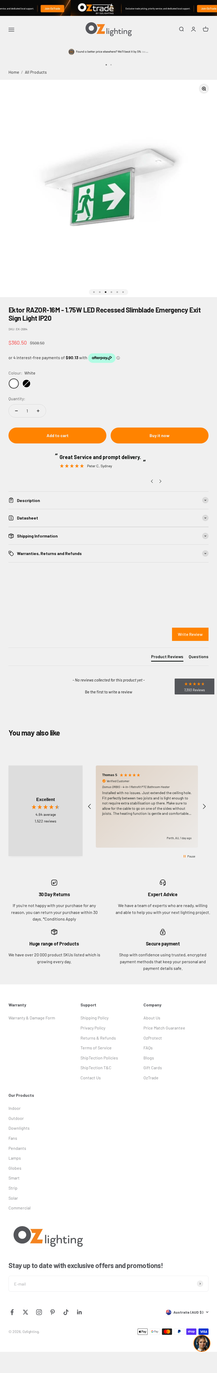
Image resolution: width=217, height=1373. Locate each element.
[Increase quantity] (38, 410)
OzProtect (152, 1037)
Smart (14, 1177)
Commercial (19, 1207)
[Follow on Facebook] (12, 1312)
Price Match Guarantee (164, 1027)
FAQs (148, 1047)
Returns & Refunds (98, 1037)
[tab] (167, 658)
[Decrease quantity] (16, 410)
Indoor (14, 1108)
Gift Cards (152, 1067)
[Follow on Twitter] (25, 1312)
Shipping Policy (94, 1017)
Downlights (19, 1127)
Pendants (17, 1148)
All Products (36, 71)
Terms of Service (96, 1047)
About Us (151, 1017)
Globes (14, 1167)
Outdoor (16, 1118)
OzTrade (151, 1077)
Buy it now (160, 435)
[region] (147, 806)
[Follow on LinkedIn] (79, 1312)
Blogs (148, 1057)
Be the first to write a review (108, 691)
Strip (12, 1187)
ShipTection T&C (95, 1067)
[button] (108, 691)
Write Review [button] (190, 634)
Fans (12, 1138)
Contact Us (90, 1077)
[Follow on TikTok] (66, 1312)
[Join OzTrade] (108, 8)
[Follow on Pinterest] (52, 1312)
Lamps (14, 1157)
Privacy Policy (92, 1027)
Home (13, 71)
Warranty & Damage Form (31, 1017)
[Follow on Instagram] (39, 1312)
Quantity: (16, 398)
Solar (13, 1197)
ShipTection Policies (99, 1057)
